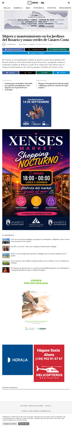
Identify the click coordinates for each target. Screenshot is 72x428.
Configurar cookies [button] (9, 424)
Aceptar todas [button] (23, 424)
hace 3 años (23, 44)
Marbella (18, 8)
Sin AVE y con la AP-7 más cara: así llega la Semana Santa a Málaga (33, 246)
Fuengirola (38, 8)
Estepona (51, 8)
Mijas (28, 8)
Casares (32, 44)
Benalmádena (65, 8)
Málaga (7, 8)
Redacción (12, 44)
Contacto (48, 406)
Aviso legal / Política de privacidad (31, 406)
